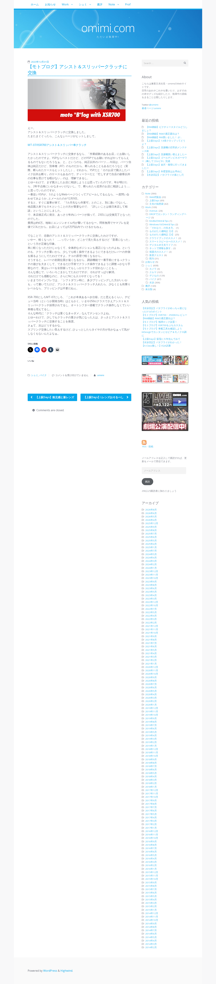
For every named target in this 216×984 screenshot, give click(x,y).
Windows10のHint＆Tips (162, 224)
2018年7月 (151, 766)
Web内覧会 (155, 197)
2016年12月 (151, 831)
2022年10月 (151, 605)
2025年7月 (151, 533)
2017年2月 (151, 824)
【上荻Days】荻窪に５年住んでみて (161, 338)
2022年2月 (151, 622)
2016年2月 (151, 865)
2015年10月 (151, 878)
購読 (147, 481)
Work (65, 4)
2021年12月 (151, 626)
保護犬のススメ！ (158, 251)
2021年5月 (151, 649)
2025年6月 (151, 537)
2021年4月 (151, 653)
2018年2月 (151, 783)
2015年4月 (151, 899)
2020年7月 (151, 684)
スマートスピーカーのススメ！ (165, 241)
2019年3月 (151, 738)
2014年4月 (151, 940)
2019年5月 (151, 732)
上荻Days (154, 200)
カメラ (152, 268)
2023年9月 (151, 581)
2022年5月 (151, 612)
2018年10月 (151, 755)
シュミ (83, 4)
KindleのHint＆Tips (159, 220)
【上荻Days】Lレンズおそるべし (104, 397)
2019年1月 (151, 745)
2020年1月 (151, 704)
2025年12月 (151, 523)
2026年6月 (151, 513)
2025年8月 (151, 530)
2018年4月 (151, 776)
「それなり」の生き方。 (162, 227)
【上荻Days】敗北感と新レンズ (54, 397)
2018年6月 (151, 769)
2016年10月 (151, 837)
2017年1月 (151, 827)
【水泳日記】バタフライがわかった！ (162, 342)
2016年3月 (151, 861)
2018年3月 (151, 779)
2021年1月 (151, 663)
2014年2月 (151, 947)
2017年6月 (151, 810)
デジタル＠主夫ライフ (161, 244)
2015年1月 (151, 909)
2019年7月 (151, 725)
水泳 (151, 282)
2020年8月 (151, 680)
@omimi (153, 104)
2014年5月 (151, 937)
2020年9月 (151, 677)
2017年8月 (151, 803)
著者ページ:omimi (151, 108)
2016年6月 (151, 851)
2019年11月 (151, 711)
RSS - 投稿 (147, 446)
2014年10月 (151, 920)
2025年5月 (151, 540)
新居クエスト (156, 255)
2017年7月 (151, 807)
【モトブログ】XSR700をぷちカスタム (162, 325)
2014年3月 (151, 943)
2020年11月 (151, 670)
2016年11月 (151, 834)
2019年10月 (151, 714)
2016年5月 (151, 855)
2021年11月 (151, 629)
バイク (43, 375)
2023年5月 (151, 591)
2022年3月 (151, 619)
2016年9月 (151, 841)
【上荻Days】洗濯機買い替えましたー (166, 154)
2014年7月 (151, 930)
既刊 (151, 258)
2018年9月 (151, 759)
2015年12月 (151, 872)
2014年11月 (151, 916)
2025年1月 (151, 547)
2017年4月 (151, 817)
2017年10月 (151, 796)
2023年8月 (151, 584)
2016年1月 (151, 868)
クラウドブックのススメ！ (163, 238)
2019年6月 (151, 728)
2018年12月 (151, 749)
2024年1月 (151, 567)
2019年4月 (151, 735)
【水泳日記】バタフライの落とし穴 (165, 174)
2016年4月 (151, 858)
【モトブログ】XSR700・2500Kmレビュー (164, 314)
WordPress (50, 971)
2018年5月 (151, 773)
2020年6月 (151, 687)
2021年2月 (151, 660)
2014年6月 (151, 933)
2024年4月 (151, 557)
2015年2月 (151, 906)
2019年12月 (151, 708)
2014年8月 (151, 926)
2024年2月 (151, 564)
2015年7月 (151, 889)
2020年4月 (151, 694)
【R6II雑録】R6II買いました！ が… (164, 137)
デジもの (154, 275)
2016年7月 (151, 848)
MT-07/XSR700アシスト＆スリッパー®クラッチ (57, 145)
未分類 (148, 289)
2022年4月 (151, 615)
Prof (128, 4)
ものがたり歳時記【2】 (161, 231)
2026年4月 (151, 519)
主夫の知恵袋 (156, 203)
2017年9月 (151, 800)
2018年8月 (151, 762)
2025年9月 (151, 526)
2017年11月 (151, 793)
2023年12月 (151, 571)
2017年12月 (151, 790)
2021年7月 (151, 643)
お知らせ (50, 4)
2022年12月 (151, 602)
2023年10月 (151, 578)
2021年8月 (151, 639)
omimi (100, 375)
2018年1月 (151, 786)
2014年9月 (151, 923)
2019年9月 (151, 718)
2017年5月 (151, 814)
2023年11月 (151, 574)
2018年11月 (151, 752)
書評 (99, 4)
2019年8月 (151, 721)
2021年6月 (151, 646)
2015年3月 (151, 902)
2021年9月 (151, 636)
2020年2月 (151, 701)
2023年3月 (151, 598)
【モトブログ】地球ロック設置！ (159, 321)
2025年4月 (151, 543)
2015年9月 (151, 882)
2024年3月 (151, 561)
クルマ (152, 272)
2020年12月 (151, 667)
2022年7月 (151, 608)
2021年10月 (151, 632)
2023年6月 (151, 588)
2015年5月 (151, 896)
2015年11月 (151, 875)
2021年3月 (151, 656)
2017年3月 (151, 820)
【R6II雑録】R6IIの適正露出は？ (162, 133)
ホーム (35, 4)
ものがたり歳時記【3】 (161, 234)
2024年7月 (151, 550)
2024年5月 (151, 554)
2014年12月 (151, 913)
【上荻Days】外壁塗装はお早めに (164, 171)
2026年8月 (151, 509)
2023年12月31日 (40, 61)
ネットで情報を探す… (160, 248)
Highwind (66, 971)
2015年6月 (151, 892)
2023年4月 (151, 595)
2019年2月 (151, 742)
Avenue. (153, 210)
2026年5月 (151, 516)
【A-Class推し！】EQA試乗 (156, 345)
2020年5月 (151, 691)
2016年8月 (151, 844)
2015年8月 (151, 885)
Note (112, 4)
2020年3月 (151, 697)
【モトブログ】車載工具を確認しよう (162, 328)
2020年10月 (151, 673)
